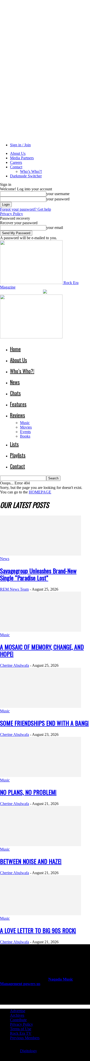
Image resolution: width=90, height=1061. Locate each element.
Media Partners (22, 158)
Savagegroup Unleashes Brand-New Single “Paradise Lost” (38, 574)
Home (15, 349)
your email (54, 227)
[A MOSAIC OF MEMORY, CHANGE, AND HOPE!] (40, 630)
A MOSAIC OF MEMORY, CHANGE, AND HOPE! (42, 650)
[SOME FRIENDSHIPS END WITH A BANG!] (40, 706)
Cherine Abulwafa (14, 665)
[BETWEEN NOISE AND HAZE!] (40, 845)
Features (18, 404)
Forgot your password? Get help (25, 209)
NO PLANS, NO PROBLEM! (28, 792)
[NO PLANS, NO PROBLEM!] (40, 775)
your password (58, 199)
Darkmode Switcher (26, 176)
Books (25, 436)
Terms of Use (20, 1029)
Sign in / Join (20, 145)
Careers (16, 162)
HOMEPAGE (40, 492)
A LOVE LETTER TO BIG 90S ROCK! (38, 930)
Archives (17, 1015)
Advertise (17, 1011)
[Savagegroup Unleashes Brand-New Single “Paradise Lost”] (40, 554)
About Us (18, 153)
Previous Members (25, 1038)
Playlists (18, 455)
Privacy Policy (11, 214)
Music (25, 423)
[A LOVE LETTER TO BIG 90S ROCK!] (40, 914)
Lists (14, 444)
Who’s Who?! (31, 171)
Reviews (17, 415)
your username (58, 194)
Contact (16, 167)
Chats (15, 393)
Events (25, 432)
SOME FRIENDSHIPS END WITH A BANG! (44, 722)
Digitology (28, 1051)
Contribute (18, 1020)
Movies (26, 427)
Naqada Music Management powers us (36, 981)
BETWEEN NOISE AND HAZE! (31, 861)
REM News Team (14, 589)
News (15, 382)
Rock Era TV (21, 1033)
